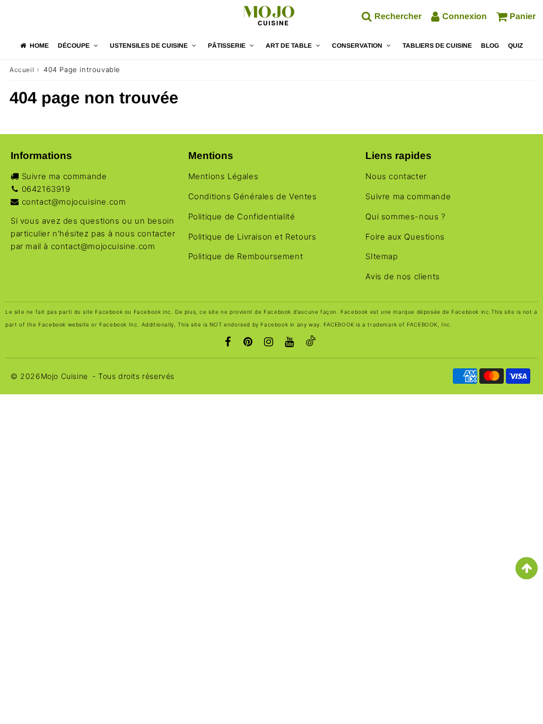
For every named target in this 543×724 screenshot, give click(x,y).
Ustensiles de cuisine (149, 45)
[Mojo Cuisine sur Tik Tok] (311, 342)
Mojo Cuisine (64, 376)
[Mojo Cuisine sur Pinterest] (248, 343)
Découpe (74, 45)
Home (39, 45)
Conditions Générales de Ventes (252, 196)
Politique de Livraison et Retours (252, 237)
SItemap (381, 256)
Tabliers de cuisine (437, 45)
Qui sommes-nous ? (405, 216)
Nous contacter (395, 176)
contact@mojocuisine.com (74, 202)
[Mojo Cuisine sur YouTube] (289, 343)
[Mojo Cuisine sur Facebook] (228, 343)
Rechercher (398, 16)
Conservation (357, 45)
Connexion (464, 16)
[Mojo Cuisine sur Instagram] (268, 343)
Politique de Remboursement (245, 256)
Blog (490, 45)
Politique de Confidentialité (241, 216)
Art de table (289, 45)
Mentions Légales (223, 176)
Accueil (22, 70)
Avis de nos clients (402, 276)
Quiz (515, 45)
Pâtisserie (227, 45)
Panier (523, 16)
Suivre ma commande (64, 176)
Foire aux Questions (404, 237)
